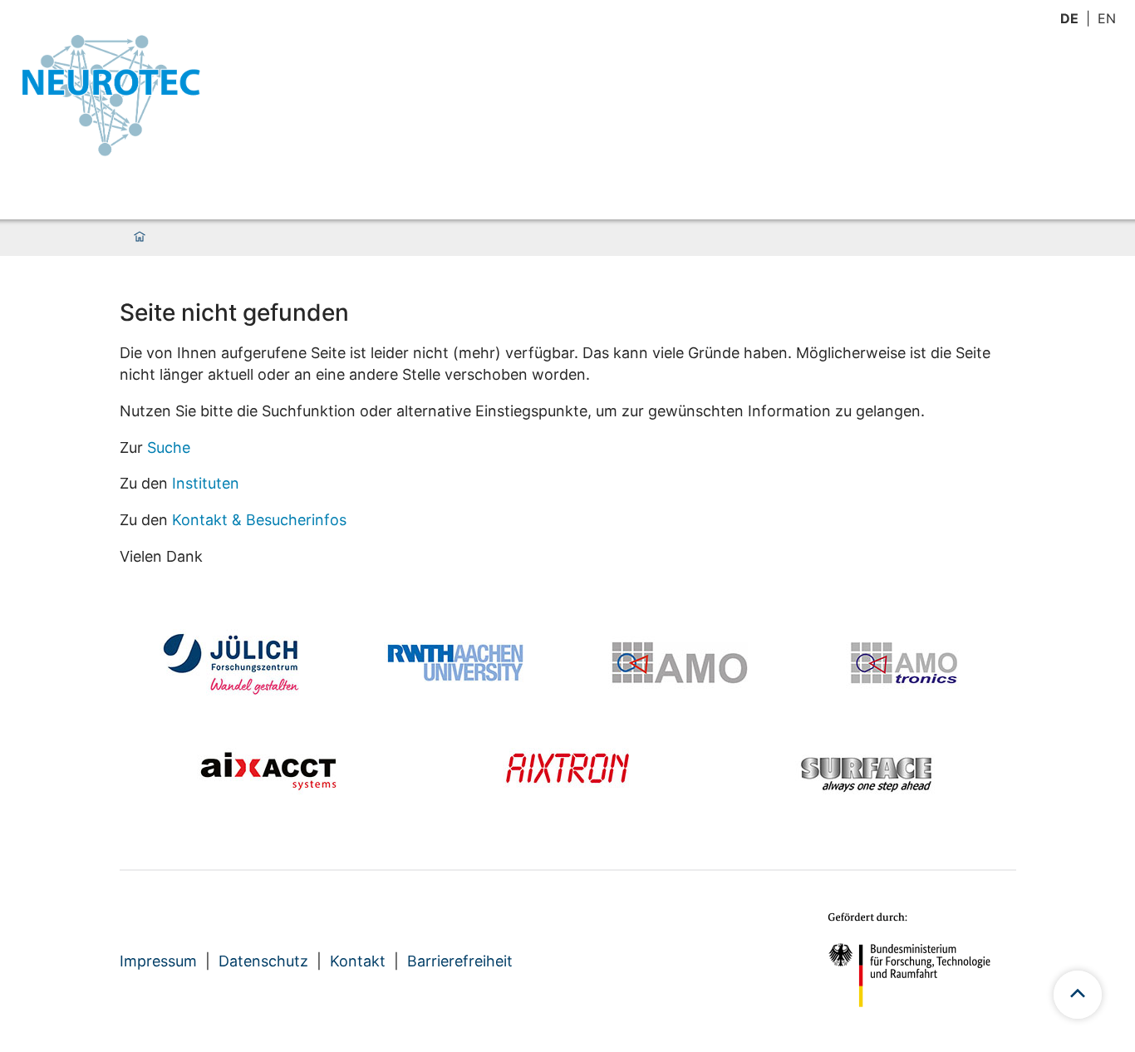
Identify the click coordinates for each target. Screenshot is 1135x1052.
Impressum (158, 961)
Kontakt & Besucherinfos (259, 519)
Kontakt (358, 961)
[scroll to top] (1078, 995)
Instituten (205, 483)
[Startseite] (139, 237)
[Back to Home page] (110, 95)
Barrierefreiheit (460, 961)
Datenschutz (263, 961)
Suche (168, 447)
